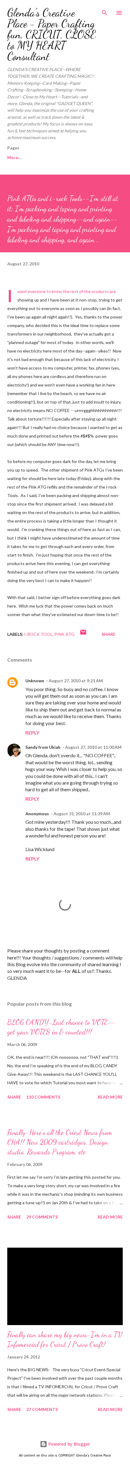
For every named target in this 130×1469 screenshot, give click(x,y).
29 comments (42, 1216)
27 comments (42, 1409)
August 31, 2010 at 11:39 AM (82, 813)
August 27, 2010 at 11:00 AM (93, 747)
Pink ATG (64, 634)
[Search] (104, 11)
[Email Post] (83, 634)
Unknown (34, 680)
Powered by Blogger (68, 1444)
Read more (110, 1096)
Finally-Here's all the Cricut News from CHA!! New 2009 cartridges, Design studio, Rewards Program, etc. (59, 1142)
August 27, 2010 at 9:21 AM (76, 680)
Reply (32, 732)
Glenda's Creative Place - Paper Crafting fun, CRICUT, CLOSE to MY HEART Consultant (51, 34)
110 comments (43, 1096)
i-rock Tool (38, 634)
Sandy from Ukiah (42, 747)
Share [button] (108, 634)
